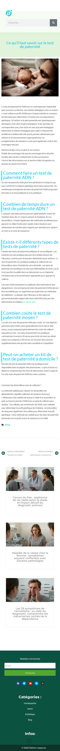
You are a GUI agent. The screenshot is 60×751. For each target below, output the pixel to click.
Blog (7, 424)
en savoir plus (29, 302)
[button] (29, 740)
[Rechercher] (53, 22)
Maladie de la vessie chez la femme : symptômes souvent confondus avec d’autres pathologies (30, 556)
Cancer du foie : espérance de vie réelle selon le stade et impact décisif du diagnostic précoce (30, 501)
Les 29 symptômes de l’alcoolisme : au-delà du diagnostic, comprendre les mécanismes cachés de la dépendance (30, 614)
